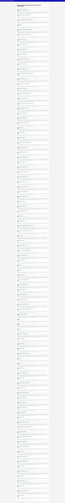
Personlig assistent (26, 15)
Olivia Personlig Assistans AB (23, 64)
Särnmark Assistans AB (23, 84)
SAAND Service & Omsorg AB (23, 285)
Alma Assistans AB (22, 15)
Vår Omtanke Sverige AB (23, 182)
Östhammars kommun (23, 25)
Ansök (17, 20)
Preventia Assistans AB (23, 74)
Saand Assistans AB (22, 167)
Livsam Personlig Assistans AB (23, 187)
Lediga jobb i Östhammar (8, 0)
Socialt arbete (19, 2)
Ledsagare (26, 324)
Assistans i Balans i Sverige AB (23, 491)
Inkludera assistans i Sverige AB (23, 128)
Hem (16, 2)
